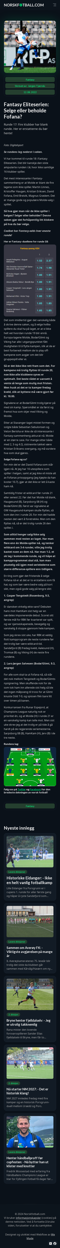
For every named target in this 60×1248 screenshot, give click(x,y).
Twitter (21, 789)
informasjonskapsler (28, 1218)
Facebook (35, 789)
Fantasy (30, 79)
